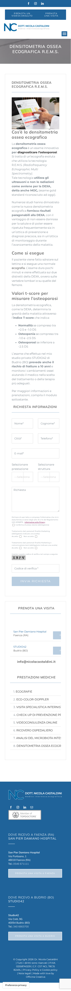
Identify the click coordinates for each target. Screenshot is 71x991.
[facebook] (28, 3)
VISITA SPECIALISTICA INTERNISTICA (41, 707)
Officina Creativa (35, 976)
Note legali (24, 973)
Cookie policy (49, 969)
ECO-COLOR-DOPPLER (32, 699)
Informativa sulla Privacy (35, 522)
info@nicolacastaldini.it (36, 662)
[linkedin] (42, 3)
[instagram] (35, 3)
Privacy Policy (31, 969)
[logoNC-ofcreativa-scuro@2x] (27, 24)
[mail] (31, 807)
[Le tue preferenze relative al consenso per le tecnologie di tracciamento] (16, 985)
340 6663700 (21, 926)
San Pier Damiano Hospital (29, 631)
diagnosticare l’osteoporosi (37, 152)
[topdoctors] (24, 811)
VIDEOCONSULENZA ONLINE (36, 722)
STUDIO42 (19, 646)
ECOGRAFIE (24, 691)
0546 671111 (21, 863)
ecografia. (18, 268)
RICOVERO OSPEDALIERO (34, 730)
